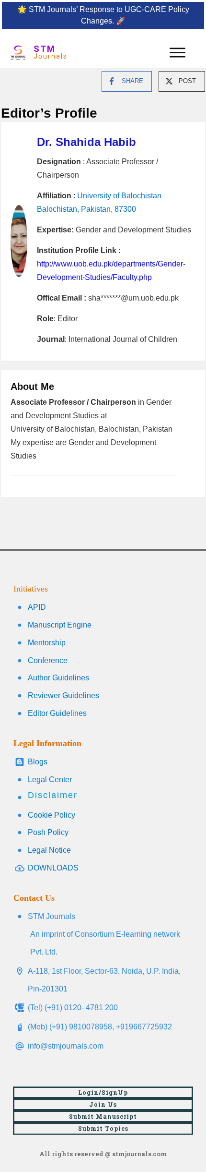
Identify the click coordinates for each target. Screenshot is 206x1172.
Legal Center (50, 779)
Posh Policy (48, 832)
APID (37, 607)
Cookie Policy (51, 815)
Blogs (37, 762)
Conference (48, 660)
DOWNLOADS (53, 868)
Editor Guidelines (57, 713)
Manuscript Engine (60, 625)
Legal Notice (49, 850)
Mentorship (47, 643)
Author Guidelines (58, 678)
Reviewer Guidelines (63, 695)
